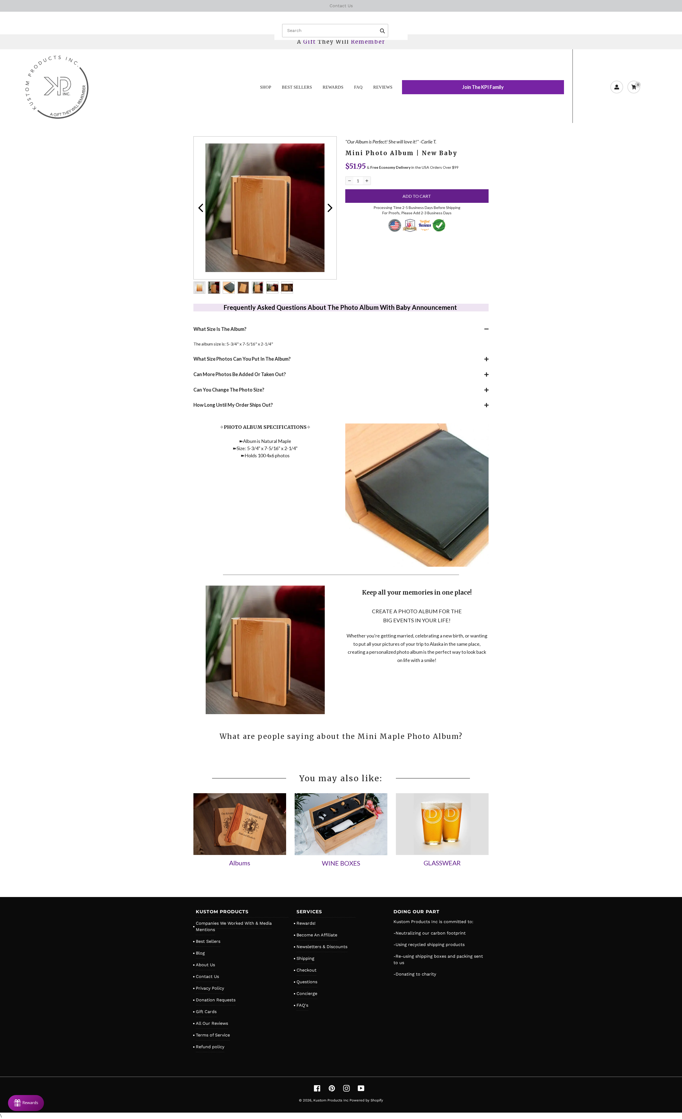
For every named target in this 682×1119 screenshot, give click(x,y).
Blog (200, 953)
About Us (205, 964)
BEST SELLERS (297, 87)
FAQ (358, 87)
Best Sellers (208, 941)
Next (329, 208)
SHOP (265, 87)
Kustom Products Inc (331, 1100)
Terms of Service (213, 1035)
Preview (200, 208)
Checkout (306, 970)
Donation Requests (216, 999)
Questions (307, 981)
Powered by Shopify (366, 1100)
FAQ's (302, 1005)
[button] (341, 329)
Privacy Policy (210, 988)
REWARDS (333, 87)
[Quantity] (349, 181)
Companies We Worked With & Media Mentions (234, 926)
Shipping (305, 958)
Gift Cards (206, 1011)
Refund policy (210, 1046)
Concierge (307, 993)
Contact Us (207, 976)
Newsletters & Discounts (322, 946)
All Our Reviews (212, 1023)
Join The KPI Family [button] (483, 87)
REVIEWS (382, 87)
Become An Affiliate (317, 934)
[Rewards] (26, 1103)
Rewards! (306, 923)
